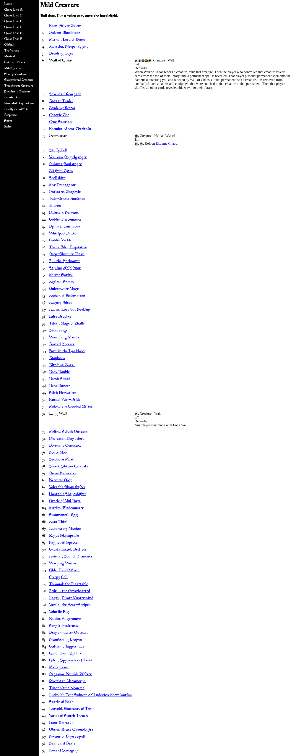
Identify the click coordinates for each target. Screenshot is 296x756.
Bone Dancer (59, 386)
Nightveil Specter (64, 543)
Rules (8, 127)
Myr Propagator (62, 185)
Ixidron (55, 206)
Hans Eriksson (61, 723)
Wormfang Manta (64, 337)
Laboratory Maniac (65, 529)
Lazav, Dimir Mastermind (71, 598)
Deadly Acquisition (17, 109)
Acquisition (12, 97)
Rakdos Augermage (65, 619)
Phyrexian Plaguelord (67, 439)
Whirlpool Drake (62, 233)
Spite (8, 121)
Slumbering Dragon (65, 640)
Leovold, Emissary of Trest (71, 709)
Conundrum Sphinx (65, 653)
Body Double (59, 372)
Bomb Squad (59, 379)
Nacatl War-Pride (64, 400)
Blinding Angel (62, 365)
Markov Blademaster (66, 508)
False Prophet (60, 317)
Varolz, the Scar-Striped (70, 605)
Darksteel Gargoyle (65, 192)
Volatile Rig (59, 612)
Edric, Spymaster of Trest (71, 660)
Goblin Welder (61, 240)
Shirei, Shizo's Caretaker (69, 466)
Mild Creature (13, 68)
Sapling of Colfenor (65, 268)
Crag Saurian (60, 122)
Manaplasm (58, 667)
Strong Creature (15, 74)
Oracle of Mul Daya (65, 501)
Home (8, 4)
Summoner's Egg (63, 515)
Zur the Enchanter (64, 261)
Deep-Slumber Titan (67, 254)
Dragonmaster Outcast (68, 633)
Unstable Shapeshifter (67, 494)
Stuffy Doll (58, 150)
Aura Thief (58, 522)
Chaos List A (13, 10)
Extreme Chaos (14, 62)
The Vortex (11, 51)
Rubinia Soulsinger (65, 164)
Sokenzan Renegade (65, 94)
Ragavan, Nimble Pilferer (70, 674)
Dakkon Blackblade (64, 33)
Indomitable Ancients (67, 199)
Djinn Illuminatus (64, 227)
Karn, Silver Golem (65, 26)
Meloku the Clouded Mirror (71, 407)
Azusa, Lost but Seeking (69, 310)
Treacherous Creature (18, 86)
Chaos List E (13, 33)
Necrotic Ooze (60, 480)
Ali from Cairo (61, 171)
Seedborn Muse (61, 459)
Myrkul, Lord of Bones (67, 40)
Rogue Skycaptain (64, 536)
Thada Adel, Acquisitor (68, 247)
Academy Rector (62, 108)
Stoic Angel (59, 330)
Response (10, 115)
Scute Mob (58, 453)
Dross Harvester (62, 473)
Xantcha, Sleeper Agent (68, 47)
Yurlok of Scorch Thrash (68, 716)
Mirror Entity (61, 275)
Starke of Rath (61, 702)
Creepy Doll (58, 577)
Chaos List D (13, 27)
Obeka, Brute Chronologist (71, 730)
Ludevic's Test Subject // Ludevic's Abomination (90, 695)
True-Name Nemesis (67, 688)
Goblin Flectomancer (66, 220)
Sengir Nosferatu (63, 626)
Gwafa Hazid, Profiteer (68, 550)
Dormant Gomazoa (65, 446)
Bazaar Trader (61, 101)
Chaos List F (13, 39)
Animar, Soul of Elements (71, 556)
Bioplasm (57, 358)
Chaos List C (13, 21)
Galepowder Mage (64, 289)
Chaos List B (13, 16)
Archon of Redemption (67, 296)
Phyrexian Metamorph (67, 681)
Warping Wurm (62, 563)
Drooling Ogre (61, 54)
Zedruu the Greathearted (69, 591)
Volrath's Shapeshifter (67, 487)
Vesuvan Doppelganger (68, 157)
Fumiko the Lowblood (67, 351)
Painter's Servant (64, 213)
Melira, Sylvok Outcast (68, 432)
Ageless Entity (61, 282)
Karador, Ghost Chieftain (70, 129)
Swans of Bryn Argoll (67, 737)
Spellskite (57, 178)
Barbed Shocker (62, 344)
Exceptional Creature (18, 80)
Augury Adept (60, 303)
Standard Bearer (63, 743)
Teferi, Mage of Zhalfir (67, 323)
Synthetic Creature (17, 92)
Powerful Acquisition (19, 103)
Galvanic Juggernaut (67, 647)
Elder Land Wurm (64, 570)
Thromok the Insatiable (68, 584)
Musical (9, 56)
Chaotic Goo (59, 115)
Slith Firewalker (62, 393)
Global (9, 45)
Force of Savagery (63, 750)
